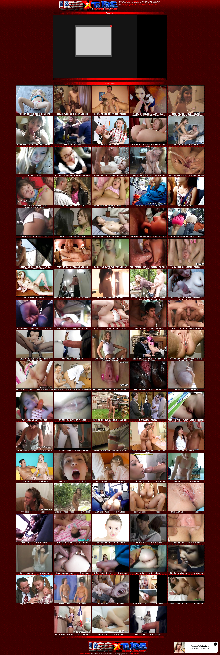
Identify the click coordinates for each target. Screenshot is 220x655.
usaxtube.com (85, 654)
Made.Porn (145, 4)
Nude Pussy (129, 5)
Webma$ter (135, 654)
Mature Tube (125, 4)
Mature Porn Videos (135, 4)
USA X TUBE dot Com (132, 1)
